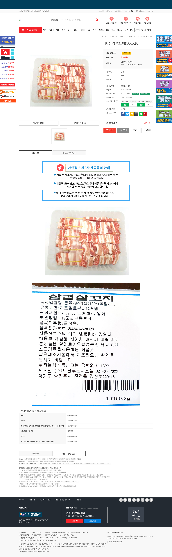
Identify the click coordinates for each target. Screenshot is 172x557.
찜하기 (135, 130)
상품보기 (135, 93)
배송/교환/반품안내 (69, 153)
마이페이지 (118, 11)
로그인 (101, 11)
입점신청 (74, 521)
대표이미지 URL (38, 123)
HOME (104, 36)
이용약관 (32, 500)
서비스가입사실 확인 (114, 542)
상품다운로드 (145, 93)
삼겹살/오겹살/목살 (147, 36)
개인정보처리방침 (45, 500)
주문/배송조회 (140, 11)
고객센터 (150, 11)
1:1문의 (147, 130)
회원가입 (109, 11)
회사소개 (21, 500)
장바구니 (128, 11)
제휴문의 (92, 521)
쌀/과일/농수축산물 (116, 36)
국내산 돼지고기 (132, 36)
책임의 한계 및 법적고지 (62, 500)
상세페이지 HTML (79, 123)
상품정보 (35, 153)
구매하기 (109, 130)
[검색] (97, 20)
